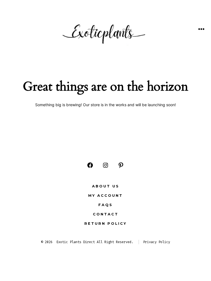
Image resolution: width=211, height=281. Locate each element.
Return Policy (105, 223)
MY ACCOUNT (105, 195)
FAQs (105, 205)
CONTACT (105, 214)
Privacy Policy (156, 242)
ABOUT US (105, 186)
